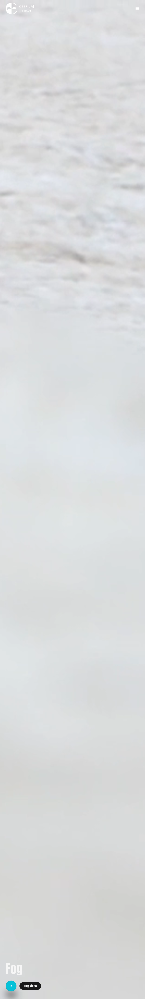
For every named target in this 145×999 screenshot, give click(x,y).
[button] (137, 8)
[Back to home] (20, 8)
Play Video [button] (30, 986)
